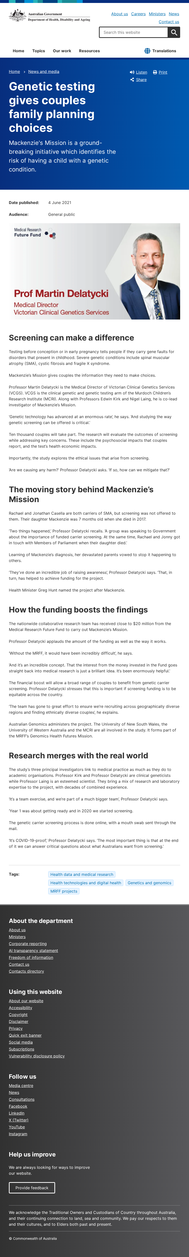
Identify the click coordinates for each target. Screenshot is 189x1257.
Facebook (18, 1106)
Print (163, 72)
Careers (138, 13)
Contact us (169, 21)
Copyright (18, 1014)
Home (18, 50)
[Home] (49, 15)
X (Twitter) (19, 1120)
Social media (21, 1042)
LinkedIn (16, 1113)
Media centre (21, 1085)
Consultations (21, 1099)
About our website (26, 1000)
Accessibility (20, 1007)
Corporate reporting (28, 943)
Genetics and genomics (149, 882)
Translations (164, 50)
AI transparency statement (33, 950)
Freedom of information (31, 957)
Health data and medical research (81, 874)
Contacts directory (26, 971)
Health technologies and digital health (85, 882)
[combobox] (133, 32)
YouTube (17, 1126)
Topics (38, 50)
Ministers (157, 13)
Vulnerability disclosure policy (37, 1055)
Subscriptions (21, 1049)
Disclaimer (18, 1021)
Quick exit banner (25, 1035)
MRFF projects (63, 891)
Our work (62, 50)
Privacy (16, 1028)
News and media (43, 71)
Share (141, 79)
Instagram (18, 1133)
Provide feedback (32, 1187)
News (174, 13)
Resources (89, 50)
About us (119, 13)
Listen (141, 72)
